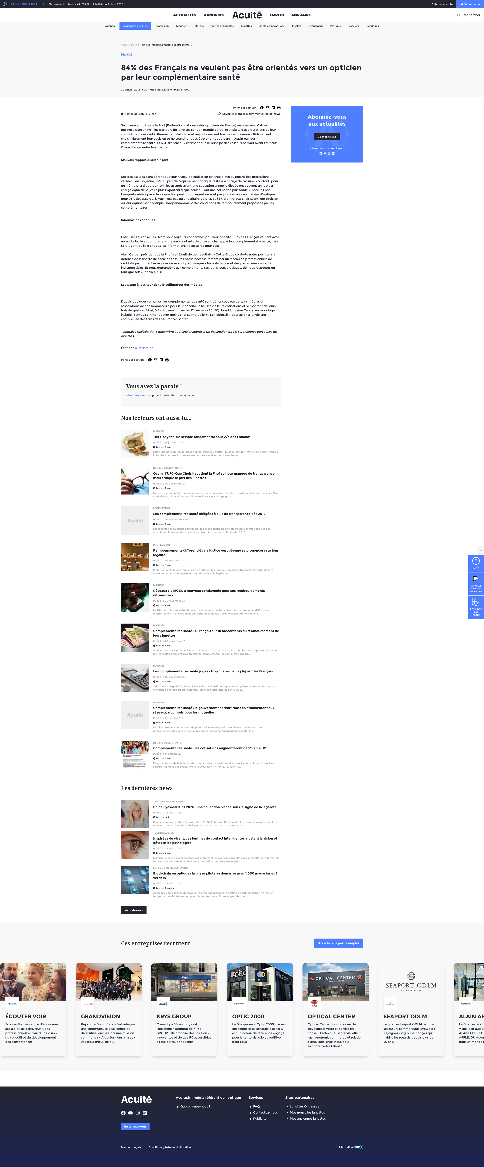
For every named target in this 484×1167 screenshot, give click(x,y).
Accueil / (125, 44)
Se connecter (472, 4)
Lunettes (246, 25)
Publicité (260, 1118)
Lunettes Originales (304, 1106)
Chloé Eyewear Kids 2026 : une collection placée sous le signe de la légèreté (215, 807)
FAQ (256, 1106)
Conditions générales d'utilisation (170, 1147)
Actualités (184, 15)
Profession (162, 25)
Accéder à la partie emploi (338, 943)
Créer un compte (442, 4)
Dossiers (353, 25)
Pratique (335, 25)
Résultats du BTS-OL (135, 25)
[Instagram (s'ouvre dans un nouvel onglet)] (329, 153)
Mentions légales (132, 1147)
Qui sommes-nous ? (195, 1106)
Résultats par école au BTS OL (109, 4)
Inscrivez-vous (135, 1126)
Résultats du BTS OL (78, 4)
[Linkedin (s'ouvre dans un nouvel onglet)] (333, 153)
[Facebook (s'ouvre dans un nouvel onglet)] (321, 153)
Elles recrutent (56, 4)
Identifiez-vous (135, 395)
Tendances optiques (168, 801)
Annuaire (301, 15)
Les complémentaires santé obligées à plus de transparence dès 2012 (209, 514)
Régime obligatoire (167, 467)
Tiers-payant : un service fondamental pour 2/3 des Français (202, 437)
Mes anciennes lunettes (308, 1118)
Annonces (214, 15)
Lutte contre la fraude (170, 867)
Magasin (181, 25)
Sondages (373, 25)
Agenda (110, 25)
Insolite (296, 25)
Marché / (136, 44)
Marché (199, 25)
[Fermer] (481, 550)
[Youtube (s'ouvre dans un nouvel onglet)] (325, 153)
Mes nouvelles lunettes (307, 1112)
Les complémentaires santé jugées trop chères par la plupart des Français (213, 671)
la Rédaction (143, 348)
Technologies (163, 832)
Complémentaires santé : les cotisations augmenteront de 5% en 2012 (209, 748)
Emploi (277, 15)
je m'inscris (327, 136)
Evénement (316, 25)
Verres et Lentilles (222, 25)
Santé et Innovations (272, 25)
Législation (161, 508)
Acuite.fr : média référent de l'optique (208, 1098)
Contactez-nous (265, 1112)
